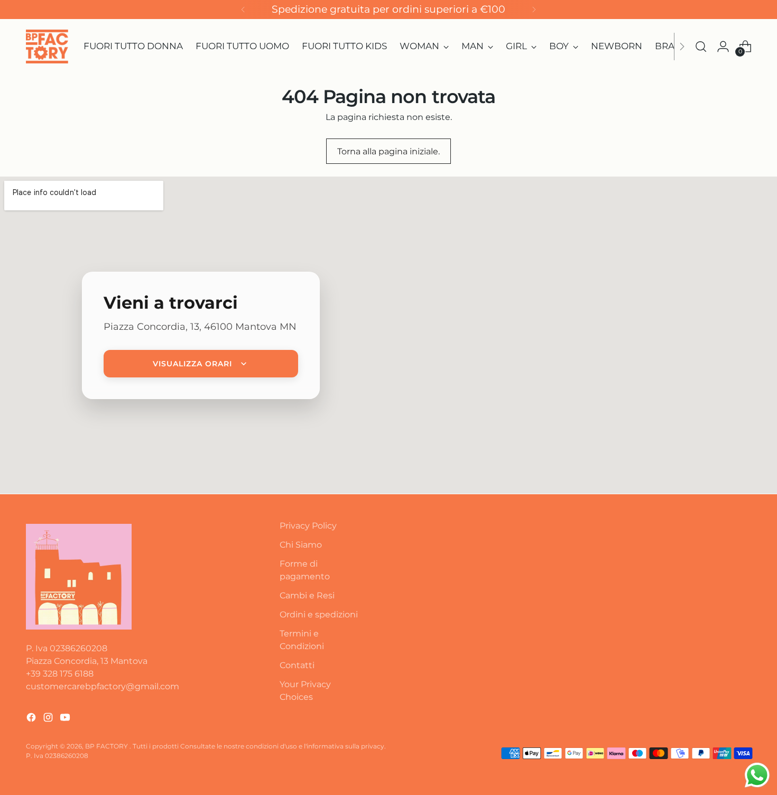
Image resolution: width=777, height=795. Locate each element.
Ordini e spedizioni (319, 614)
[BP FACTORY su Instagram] (49, 719)
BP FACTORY (107, 746)
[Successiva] (533, 9)
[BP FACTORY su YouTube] (66, 719)
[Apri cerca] (700, 46)
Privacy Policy (308, 526)
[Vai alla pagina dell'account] (723, 46)
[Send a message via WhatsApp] (757, 775)
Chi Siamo (301, 545)
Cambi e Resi (307, 595)
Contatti (297, 665)
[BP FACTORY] (47, 46)
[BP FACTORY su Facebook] (32, 719)
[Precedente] (243, 9)
